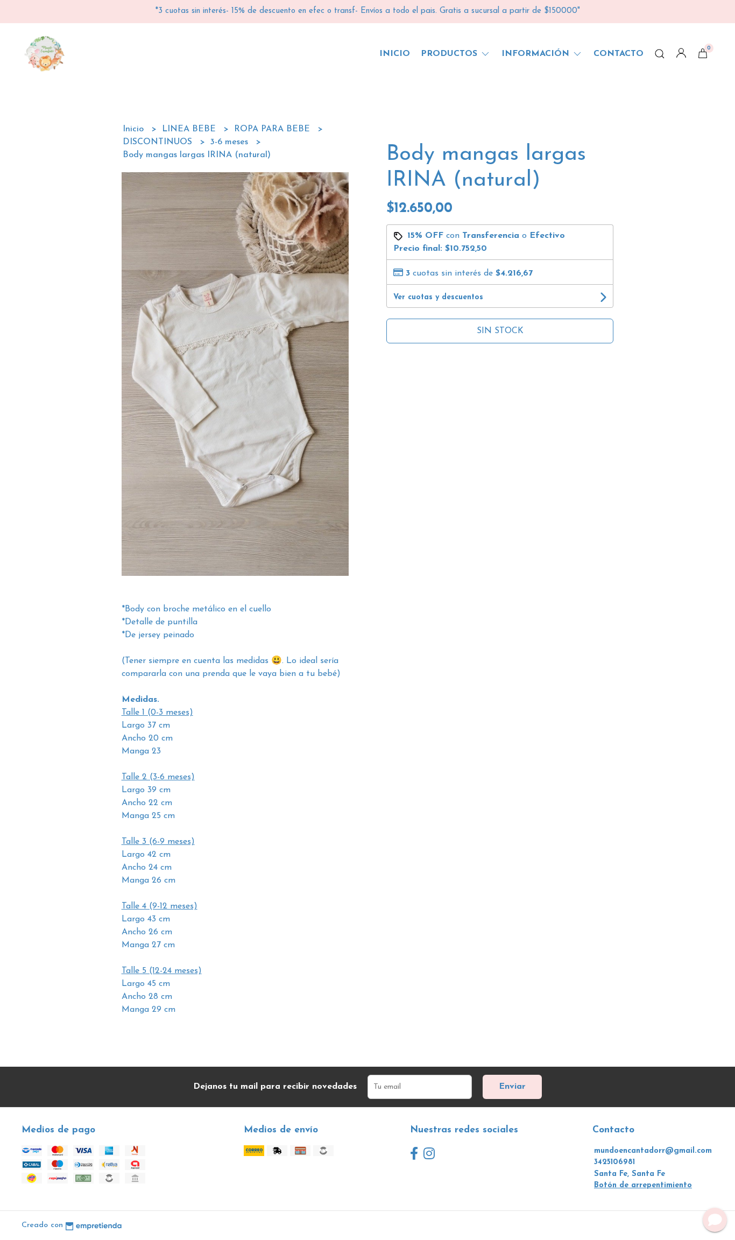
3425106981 (614, 1162)
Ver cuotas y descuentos (438, 297)
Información (536, 54)
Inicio (394, 54)
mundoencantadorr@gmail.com (653, 1151)
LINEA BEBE (190, 129)
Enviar (512, 1086)
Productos (450, 54)
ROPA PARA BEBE (273, 129)
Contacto (618, 54)
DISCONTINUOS (159, 142)
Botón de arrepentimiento (643, 1185)
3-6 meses (230, 142)
